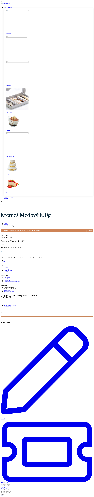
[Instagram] (4, 261)
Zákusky (8, 58)
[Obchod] (47, 313)
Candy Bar (8, 85)
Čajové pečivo (9, 112)
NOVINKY (8, 33)
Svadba (8, 174)
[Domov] (47, 311)
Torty (7, 192)
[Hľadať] (47, 203)
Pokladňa (3, 487)
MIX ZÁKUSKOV (10, 156)
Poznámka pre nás (5, 490)
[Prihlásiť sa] (1, 201)
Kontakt (90, 230)
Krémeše (6, 224)
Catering (8, 130)
